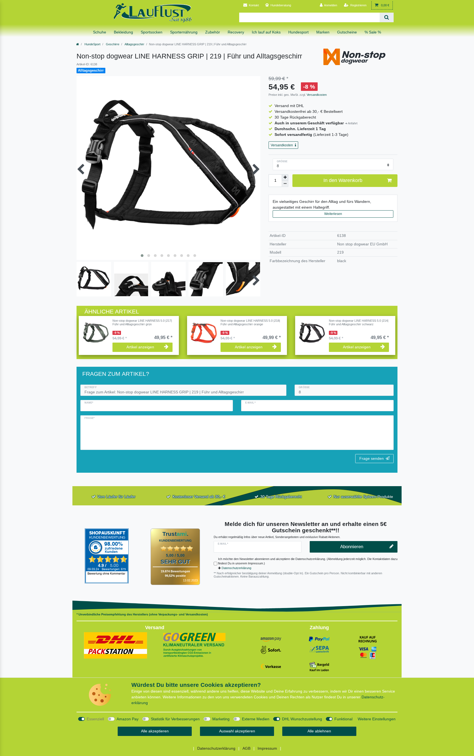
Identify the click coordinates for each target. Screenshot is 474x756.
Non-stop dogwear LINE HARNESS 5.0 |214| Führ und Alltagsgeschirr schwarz (358, 322)
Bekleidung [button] (123, 32)
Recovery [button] (236, 32)
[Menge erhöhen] (285, 177)
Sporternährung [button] (184, 32)
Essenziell (95, 719)
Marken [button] (322, 32)
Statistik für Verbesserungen (175, 719)
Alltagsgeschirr (134, 44)
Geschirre (112, 44)
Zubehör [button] (212, 32)
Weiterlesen (333, 214)
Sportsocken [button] (151, 32)
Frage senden (371, 458)
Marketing (221, 719)
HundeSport (92, 44)
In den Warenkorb (342, 180)
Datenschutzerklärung (236, 568)
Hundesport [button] (298, 32)
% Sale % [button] (373, 32)
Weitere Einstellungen (377, 719)
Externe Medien (255, 719)
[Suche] (387, 17)
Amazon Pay (128, 719)
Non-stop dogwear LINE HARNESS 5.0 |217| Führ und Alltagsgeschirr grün (142, 322)
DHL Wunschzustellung (302, 719)
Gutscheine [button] (347, 32)
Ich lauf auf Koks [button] (266, 32)
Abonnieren (351, 546)
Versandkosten (316, 94)
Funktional (343, 719)
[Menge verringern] (285, 184)
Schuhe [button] (99, 32)
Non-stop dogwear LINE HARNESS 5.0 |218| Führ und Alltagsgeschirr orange (250, 322)
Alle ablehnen (319, 731)
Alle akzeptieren (155, 731)
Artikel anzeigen (140, 347)
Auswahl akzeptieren (237, 731)
